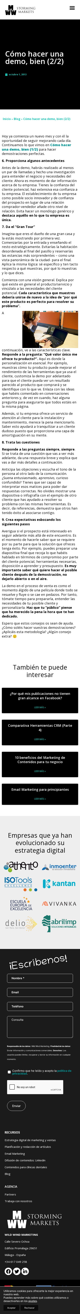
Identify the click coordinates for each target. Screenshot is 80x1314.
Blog (17, 119)
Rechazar (29, 1307)
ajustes (32, 1300)
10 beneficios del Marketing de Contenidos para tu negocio (40, 759)
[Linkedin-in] (25, 1271)
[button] (72, 8)
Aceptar (11, 1307)
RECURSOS (12, 1132)
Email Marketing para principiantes (40, 789)
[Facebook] (8, 1271)
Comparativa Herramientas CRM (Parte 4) (40, 727)
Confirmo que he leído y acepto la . (41, 1072)
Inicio (7, 119)
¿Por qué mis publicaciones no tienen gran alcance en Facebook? (40, 695)
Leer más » (40, 707)
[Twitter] (16, 1271)
